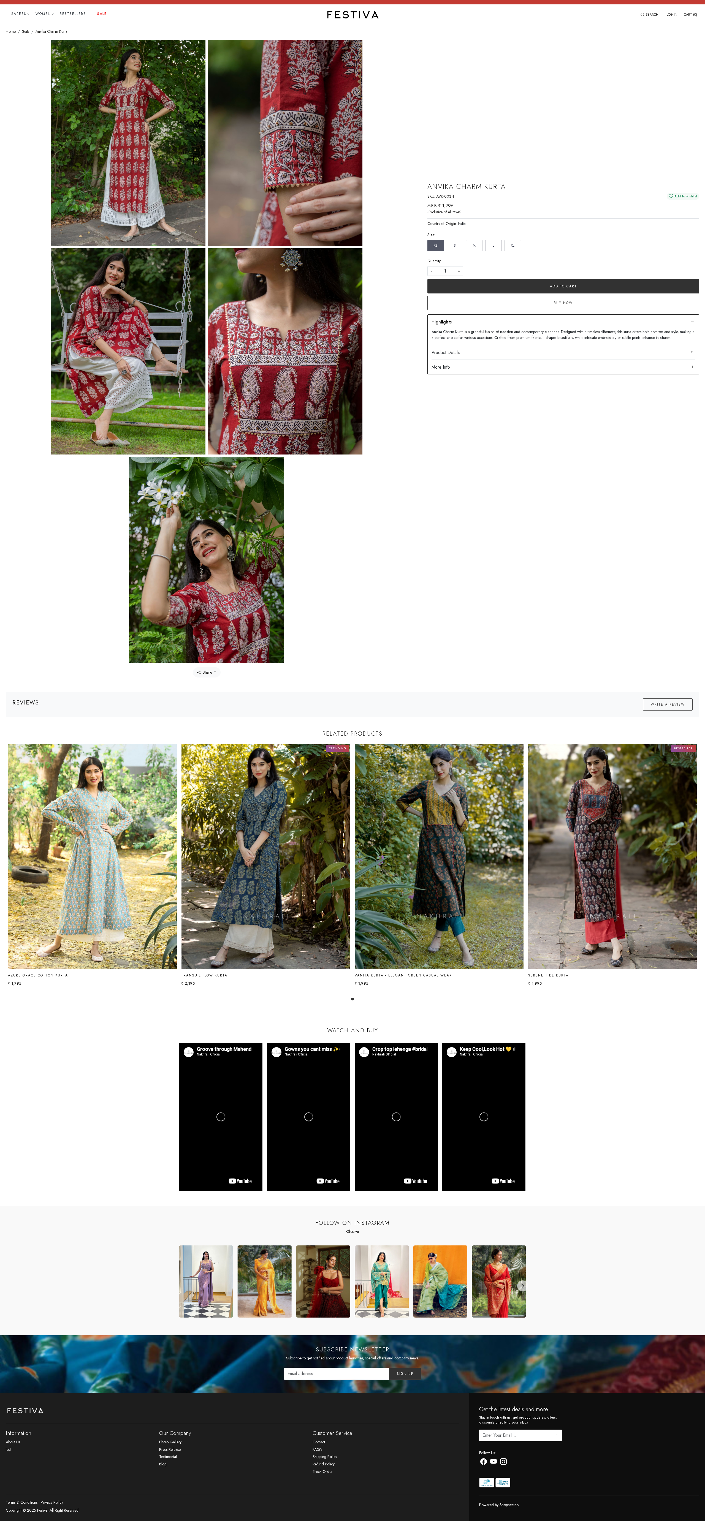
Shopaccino (509, 1505)
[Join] (555, 1435)
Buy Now (563, 302)
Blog (163, 1464)
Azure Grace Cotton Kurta (38, 975)
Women (43, 13)
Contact (319, 1442)
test (8, 1449)
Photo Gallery (170, 1442)
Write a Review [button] (668, 704)
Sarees (18, 13)
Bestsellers (73, 13)
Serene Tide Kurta (548, 975)
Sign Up (405, 1373)
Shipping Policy (325, 1456)
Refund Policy (324, 1464)
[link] (650, 15)
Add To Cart (563, 286)
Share (207, 672)
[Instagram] (503, 1462)
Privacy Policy (52, 1502)
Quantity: (434, 261)
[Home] (352, 15)
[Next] (522, 1285)
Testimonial (168, 1456)
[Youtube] (493, 1462)
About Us (13, 1442)
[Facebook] (483, 1462)
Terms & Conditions (21, 1502)
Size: (431, 235)
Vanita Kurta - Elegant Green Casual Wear (403, 975)
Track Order (323, 1471)
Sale (102, 13)
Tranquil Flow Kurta (204, 975)
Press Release (170, 1449)
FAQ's (317, 1449)
